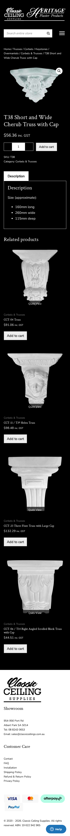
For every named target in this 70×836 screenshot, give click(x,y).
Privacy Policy (12, 781)
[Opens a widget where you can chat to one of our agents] (56, 829)
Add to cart (46, 147)
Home (7, 49)
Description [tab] (16, 176)
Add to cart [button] (15, 335)
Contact (8, 759)
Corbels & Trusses (31, 53)
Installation (10, 767)
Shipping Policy (13, 772)
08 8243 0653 (16, 729)
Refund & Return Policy (17, 776)
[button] (59, 71)
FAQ (6, 763)
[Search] (48, 33)
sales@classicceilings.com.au (28, 734)
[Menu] (62, 33)
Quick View (35, 304)
